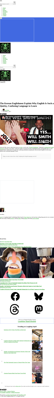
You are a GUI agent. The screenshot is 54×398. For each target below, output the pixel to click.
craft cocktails (36, 218)
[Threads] (4, 114)
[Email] (5, 114)
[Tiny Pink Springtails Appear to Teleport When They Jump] (37, 372)
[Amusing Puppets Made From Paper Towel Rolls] (27, 277)
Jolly (21, 147)
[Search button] (14, 66)
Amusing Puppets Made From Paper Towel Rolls (11, 279)
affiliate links (18, 386)
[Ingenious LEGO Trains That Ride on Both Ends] (6, 241)
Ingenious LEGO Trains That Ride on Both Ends (11, 243)
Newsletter (5, 59)
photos (25, 218)
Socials (4, 60)
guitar (19, 218)
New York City (27, 217)
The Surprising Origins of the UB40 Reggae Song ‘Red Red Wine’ (16, 246)
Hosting (4, 57)
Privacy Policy (3, 391)
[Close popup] (1, 18)
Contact (4, 63)
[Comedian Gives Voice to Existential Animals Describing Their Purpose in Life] (5, 281)
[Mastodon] (38, 314)
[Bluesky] (2, 114)
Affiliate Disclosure (15, 392)
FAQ (4, 56)
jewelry (12, 218)
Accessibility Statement (5, 392)
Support (4, 61)
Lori (1, 217)
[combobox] (6, 67)
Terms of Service (11, 391)
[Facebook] (1, 114)
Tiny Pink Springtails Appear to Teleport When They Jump (17, 362)
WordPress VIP (22, 395)
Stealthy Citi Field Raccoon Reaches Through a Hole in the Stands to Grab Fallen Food (21, 286)
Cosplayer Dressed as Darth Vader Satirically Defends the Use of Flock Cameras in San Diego (22, 289)
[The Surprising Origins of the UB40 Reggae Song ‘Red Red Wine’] (8, 245)
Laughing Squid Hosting (27, 321)
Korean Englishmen (33, 147)
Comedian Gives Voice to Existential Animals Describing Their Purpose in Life (18, 283)
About (4, 55)
